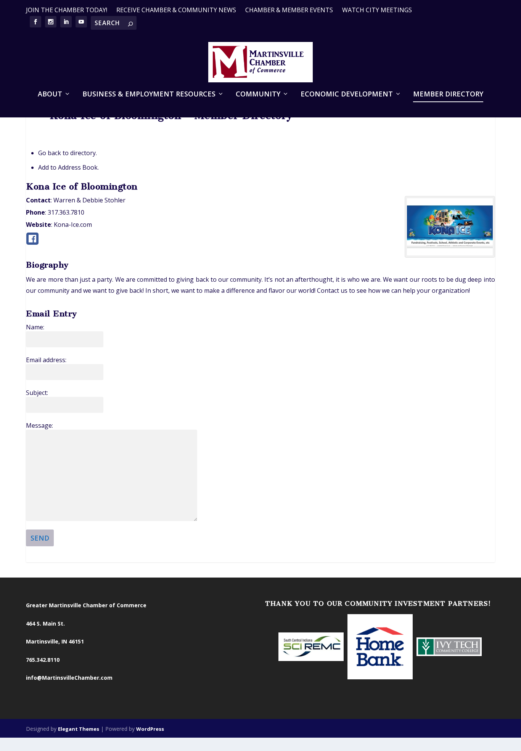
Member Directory (448, 94)
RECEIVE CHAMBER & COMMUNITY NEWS (176, 10)
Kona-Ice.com (73, 224)
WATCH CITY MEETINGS (377, 10)
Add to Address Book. (68, 167)
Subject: (37, 392)
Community (258, 94)
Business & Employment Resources (148, 94)
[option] (311, 647)
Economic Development (347, 94)
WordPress (150, 728)
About (50, 94)
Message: (39, 425)
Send (40, 537)
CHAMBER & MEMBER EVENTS (289, 10)
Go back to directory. (67, 153)
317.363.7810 (66, 212)
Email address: (46, 360)
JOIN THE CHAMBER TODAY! (66, 10)
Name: (35, 327)
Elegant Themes (78, 728)
